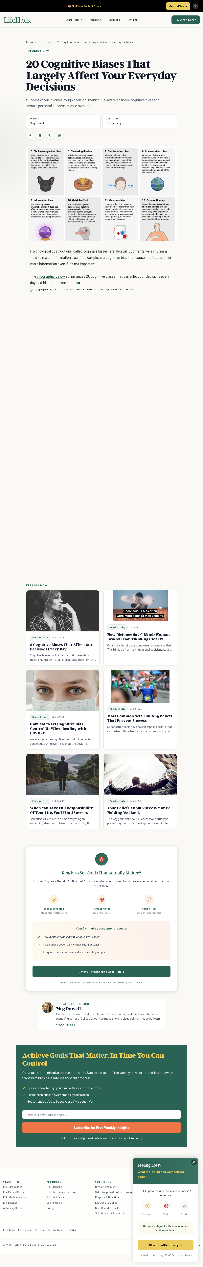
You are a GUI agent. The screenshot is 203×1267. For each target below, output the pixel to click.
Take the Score (185, 20)
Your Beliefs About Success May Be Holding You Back (138, 810)
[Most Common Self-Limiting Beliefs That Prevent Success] (140, 686)
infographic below (50, 276)
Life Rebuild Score (13, 1192)
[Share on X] (50, 136)
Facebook (9, 1230)
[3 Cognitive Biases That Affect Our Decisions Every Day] (62, 610)
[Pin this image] (145, 296)
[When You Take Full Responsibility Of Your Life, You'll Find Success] (62, 774)
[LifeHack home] (17, 19)
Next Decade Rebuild (107, 1208)
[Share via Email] (60, 136)
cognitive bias (116, 257)
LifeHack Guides (12, 1186)
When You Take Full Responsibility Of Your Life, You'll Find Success (61, 810)
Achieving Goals (12, 1208)
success (73, 282)
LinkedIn (71, 1230)
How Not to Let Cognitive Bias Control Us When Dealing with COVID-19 (58, 728)
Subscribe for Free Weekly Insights (102, 1127)
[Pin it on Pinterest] (40, 136)
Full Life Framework (14, 1197)
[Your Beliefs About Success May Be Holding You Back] (140, 774)
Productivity (45, 42)
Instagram (24, 1230)
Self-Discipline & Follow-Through (114, 1192)
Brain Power (40, 716)
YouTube (58, 1230)
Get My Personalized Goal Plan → (101, 971)
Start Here (72, 19)
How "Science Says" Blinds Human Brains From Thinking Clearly (138, 636)
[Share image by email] (167, 296)
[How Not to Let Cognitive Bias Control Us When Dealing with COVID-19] (62, 690)
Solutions (114, 19)
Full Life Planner (55, 1197)
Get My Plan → (178, 6)
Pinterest (39, 1230)
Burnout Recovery (105, 1186)
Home (29, 42)
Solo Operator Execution (109, 1213)
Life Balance (10, 1202)
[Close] (195, 6)
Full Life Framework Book (61, 1192)
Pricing (133, 19)
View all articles (65, 1024)
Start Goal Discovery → (165, 1245)
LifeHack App (54, 1186)
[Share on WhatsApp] (159, 296)
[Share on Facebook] (30, 136)
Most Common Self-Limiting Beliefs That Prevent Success (139, 718)
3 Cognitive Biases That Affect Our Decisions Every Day (61, 646)
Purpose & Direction (107, 1197)
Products (93, 19)
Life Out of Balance (106, 1202)
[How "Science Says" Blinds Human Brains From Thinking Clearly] (140, 605)
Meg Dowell (37, 123)
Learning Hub (54, 1202)
